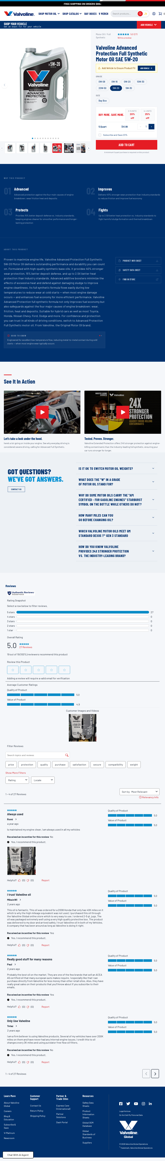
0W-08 (102, 81)
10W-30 (140, 81)
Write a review (124, 37)
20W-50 (102, 88)
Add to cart (127, 145)
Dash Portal (62, 1126)
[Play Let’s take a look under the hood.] (42, 415)
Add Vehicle (144, 68)
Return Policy (36, 1114)
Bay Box (103, 100)
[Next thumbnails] (89, 148)
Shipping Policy (37, 1119)
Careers (7, 1114)
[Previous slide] (4, 85)
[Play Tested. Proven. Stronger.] (122, 415)
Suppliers (87, 1146)
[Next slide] (86, 85)
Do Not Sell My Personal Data (131, 1119)
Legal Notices (125, 1115)
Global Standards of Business (88, 1137)
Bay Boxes (90, 13)
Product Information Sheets (88, 1118)
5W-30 (129, 88)
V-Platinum (9, 1136)
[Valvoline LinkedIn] (150, 1107)
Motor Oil (100, 34)
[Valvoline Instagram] (143, 1107)
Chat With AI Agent (18, 1154)
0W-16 (114, 81)
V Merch (103, 13)
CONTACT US (16, 493)
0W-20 (127, 81)
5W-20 (116, 88)
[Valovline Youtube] (136, 1107)
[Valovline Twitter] (128, 1107)
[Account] (154, 14)
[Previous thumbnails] (2, 148)
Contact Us (35, 1109)
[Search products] (140, 13)
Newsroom (9, 1141)
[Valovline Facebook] (120, 1107)
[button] (32, 138)
